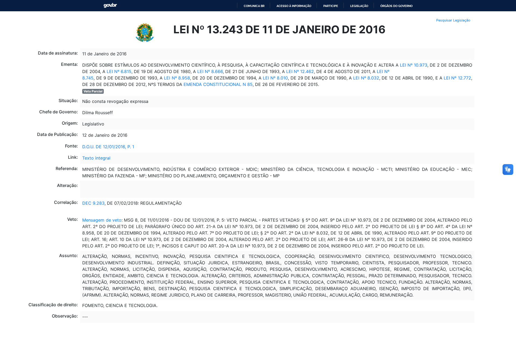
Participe (330, 6)
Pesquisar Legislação (453, 20)
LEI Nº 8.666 (209, 71)
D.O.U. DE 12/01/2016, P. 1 (108, 146)
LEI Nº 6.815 (119, 71)
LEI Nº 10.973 (413, 65)
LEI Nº (382, 71)
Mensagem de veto (101, 220)
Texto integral (96, 158)
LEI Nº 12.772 (456, 78)
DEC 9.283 (93, 203)
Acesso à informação (294, 6)
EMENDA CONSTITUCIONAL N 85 (218, 84)
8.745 (88, 78)
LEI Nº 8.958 (176, 78)
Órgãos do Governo (396, 6)
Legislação (359, 6)
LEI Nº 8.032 (366, 78)
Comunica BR (254, 6)
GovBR (110, 5)
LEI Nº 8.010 (275, 78)
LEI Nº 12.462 (300, 71)
